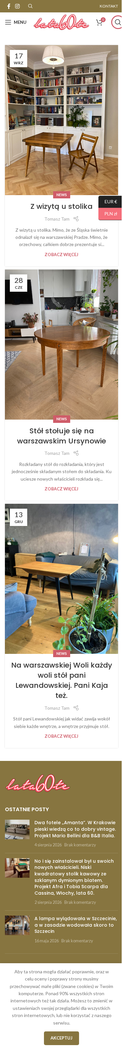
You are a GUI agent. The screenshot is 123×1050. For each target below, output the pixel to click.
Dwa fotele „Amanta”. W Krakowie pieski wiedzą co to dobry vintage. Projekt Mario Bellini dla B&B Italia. (75, 829)
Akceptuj (61, 1038)
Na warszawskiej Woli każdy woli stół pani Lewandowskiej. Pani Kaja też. (61, 680)
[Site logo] (61, 21)
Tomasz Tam (57, 219)
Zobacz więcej (61, 254)
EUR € (107, 201)
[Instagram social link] (17, 6)
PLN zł (107, 213)
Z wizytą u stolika (61, 206)
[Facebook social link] (9, 6)
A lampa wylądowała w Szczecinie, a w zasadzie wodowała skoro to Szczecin (75, 924)
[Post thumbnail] (17, 834)
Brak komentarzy (80, 844)
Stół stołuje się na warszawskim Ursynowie (61, 436)
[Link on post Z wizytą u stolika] (61, 120)
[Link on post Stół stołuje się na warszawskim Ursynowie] (61, 345)
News (61, 195)
